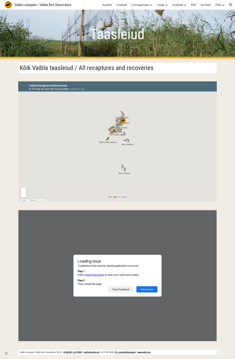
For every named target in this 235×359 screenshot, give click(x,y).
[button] (231, 5)
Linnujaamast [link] (140, 5)
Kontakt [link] (206, 5)
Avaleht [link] (107, 5)
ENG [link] (218, 5)
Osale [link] (160, 5)
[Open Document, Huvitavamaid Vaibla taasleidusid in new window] (210, 214)
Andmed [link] (177, 5)
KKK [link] (193, 5)
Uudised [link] (121, 5)
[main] (117, 34)
